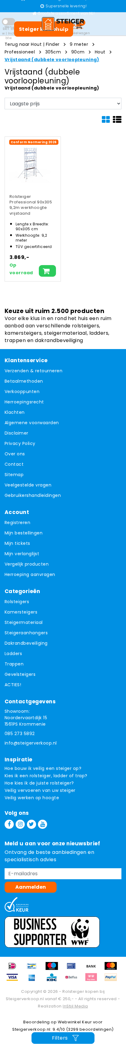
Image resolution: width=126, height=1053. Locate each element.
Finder (53, 44)
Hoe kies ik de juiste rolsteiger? (39, 783)
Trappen (14, 664)
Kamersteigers (21, 612)
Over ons (15, 454)
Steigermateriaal (24, 622)
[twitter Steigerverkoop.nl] (31, 824)
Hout (100, 52)
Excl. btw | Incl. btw (8, 33)
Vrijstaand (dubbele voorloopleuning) (52, 59)
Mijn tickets (17, 543)
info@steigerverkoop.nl (31, 743)
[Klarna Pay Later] (93, 980)
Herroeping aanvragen (30, 574)
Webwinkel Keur (75, 1022)
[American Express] (34, 980)
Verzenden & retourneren (33, 371)
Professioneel (20, 52)
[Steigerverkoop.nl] (63, 23)
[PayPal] (112, 980)
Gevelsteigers (20, 674)
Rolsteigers (17, 602)
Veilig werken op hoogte (32, 798)
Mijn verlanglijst (22, 554)
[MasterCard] (112, 968)
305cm (53, 52)
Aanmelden (30, 887)
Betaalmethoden (24, 381)
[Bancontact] (34, 968)
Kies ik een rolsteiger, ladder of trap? (46, 776)
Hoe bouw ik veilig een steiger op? (43, 768)
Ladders (13, 653)
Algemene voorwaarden (32, 423)
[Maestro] (54, 968)
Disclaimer (16, 433)
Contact (14, 464)
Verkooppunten (22, 391)
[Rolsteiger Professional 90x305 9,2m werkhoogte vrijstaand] (30, 162)
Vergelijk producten (27, 564)
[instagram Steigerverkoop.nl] (20, 824)
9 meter (79, 44)
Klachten (15, 412)
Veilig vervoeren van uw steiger (40, 790)
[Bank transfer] (93, 968)
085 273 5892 (20, 734)
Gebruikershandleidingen (33, 495)
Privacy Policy (20, 443)
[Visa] (14, 980)
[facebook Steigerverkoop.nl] (9, 824)
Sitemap (14, 475)
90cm (78, 52)
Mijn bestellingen (24, 533)
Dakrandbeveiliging (26, 643)
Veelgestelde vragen (28, 485)
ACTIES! (13, 685)
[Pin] (73, 968)
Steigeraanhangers (26, 633)
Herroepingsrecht (24, 402)
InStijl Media (75, 1006)
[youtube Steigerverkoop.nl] (42, 824)
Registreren (17, 522)
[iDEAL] (14, 968)
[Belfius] (73, 980)
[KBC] (54, 980)
